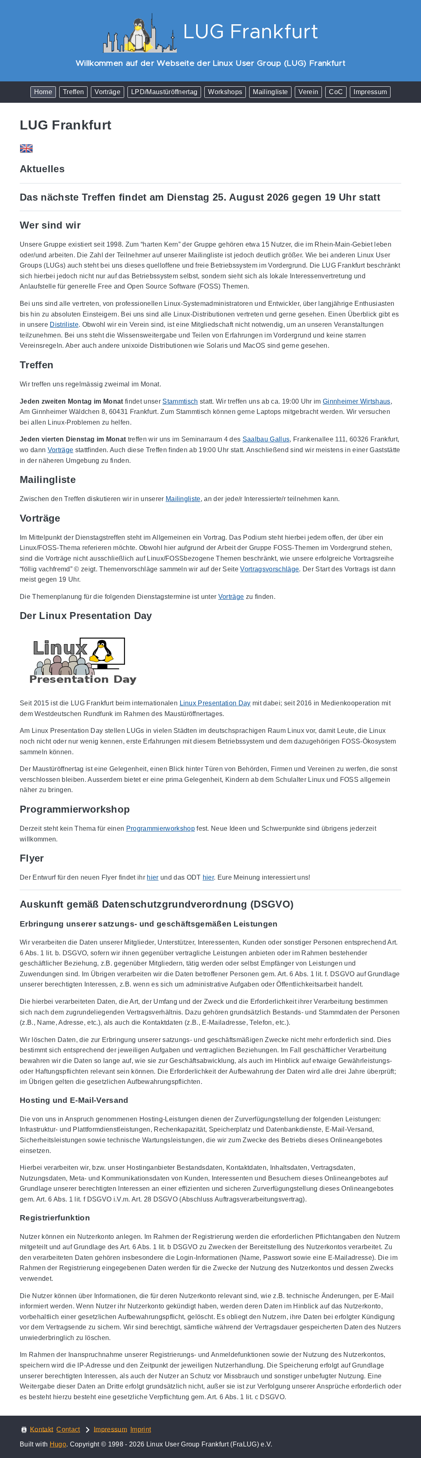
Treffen (73, 91)
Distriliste (64, 324)
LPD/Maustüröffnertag (164, 91)
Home (43, 91)
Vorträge (107, 91)
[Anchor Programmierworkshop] (136, 809)
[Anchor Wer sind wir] (87, 225)
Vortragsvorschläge (269, 569)
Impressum (370, 91)
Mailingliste (270, 91)
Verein (308, 91)
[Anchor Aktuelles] (71, 169)
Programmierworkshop (160, 828)
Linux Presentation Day (215, 703)
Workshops (225, 91)
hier (152, 877)
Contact (68, 1429)
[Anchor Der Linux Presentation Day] (158, 616)
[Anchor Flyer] (50, 858)
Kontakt (41, 1429)
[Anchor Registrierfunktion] (96, 1218)
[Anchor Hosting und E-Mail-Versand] (135, 1100)
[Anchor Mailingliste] (82, 479)
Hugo (58, 1444)
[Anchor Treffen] (59, 365)
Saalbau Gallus (266, 439)
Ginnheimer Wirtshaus (357, 401)
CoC (336, 91)
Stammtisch (180, 401)
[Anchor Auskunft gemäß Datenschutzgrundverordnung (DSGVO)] (300, 904)
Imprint (140, 1429)
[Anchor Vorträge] (66, 518)
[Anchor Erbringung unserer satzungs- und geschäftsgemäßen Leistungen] (284, 924)
